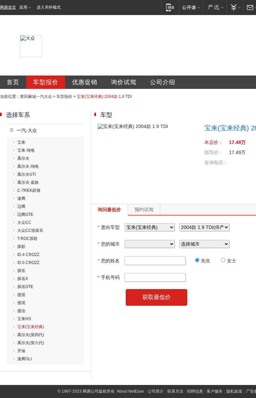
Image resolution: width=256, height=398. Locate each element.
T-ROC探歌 (27, 238)
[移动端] (170, 7)
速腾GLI (24, 359)
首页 (13, 82)
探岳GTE (25, 286)
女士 (231, 260)
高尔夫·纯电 (28, 166)
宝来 (21, 142)
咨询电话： (216, 162)
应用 (23, 7)
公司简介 (156, 391)
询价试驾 (123, 82)
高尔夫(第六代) (30, 343)
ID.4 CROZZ (28, 254)
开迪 (21, 351)
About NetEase (130, 391)
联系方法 (175, 391)
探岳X (22, 278)
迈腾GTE (25, 214)
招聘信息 (195, 391)
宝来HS (24, 318)
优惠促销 (84, 82)
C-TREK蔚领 (28, 190)
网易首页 (8, 7)
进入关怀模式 (49, 7)
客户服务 (215, 391)
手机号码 (109, 277)
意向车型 (109, 227)
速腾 (21, 198)
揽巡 (21, 294)
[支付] (234, 7)
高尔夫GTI (26, 174)
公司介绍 (162, 82)
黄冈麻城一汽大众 (36, 96)
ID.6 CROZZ (28, 262)
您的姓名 (109, 260)
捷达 (21, 310)
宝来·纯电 (26, 150)
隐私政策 (234, 391)
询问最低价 (109, 209)
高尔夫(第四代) (30, 335)
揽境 (21, 302)
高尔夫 (23, 158)
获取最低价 (156, 297)
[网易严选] (214, 7)
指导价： (213, 152)
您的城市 (109, 244)
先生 (205, 260)
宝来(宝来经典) (30, 326)
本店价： (213, 142)
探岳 (21, 270)
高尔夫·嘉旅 (28, 182)
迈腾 (21, 206)
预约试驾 (144, 209)
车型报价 (45, 82)
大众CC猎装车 (30, 230)
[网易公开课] (191, 7)
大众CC (24, 222)
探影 (21, 246)
